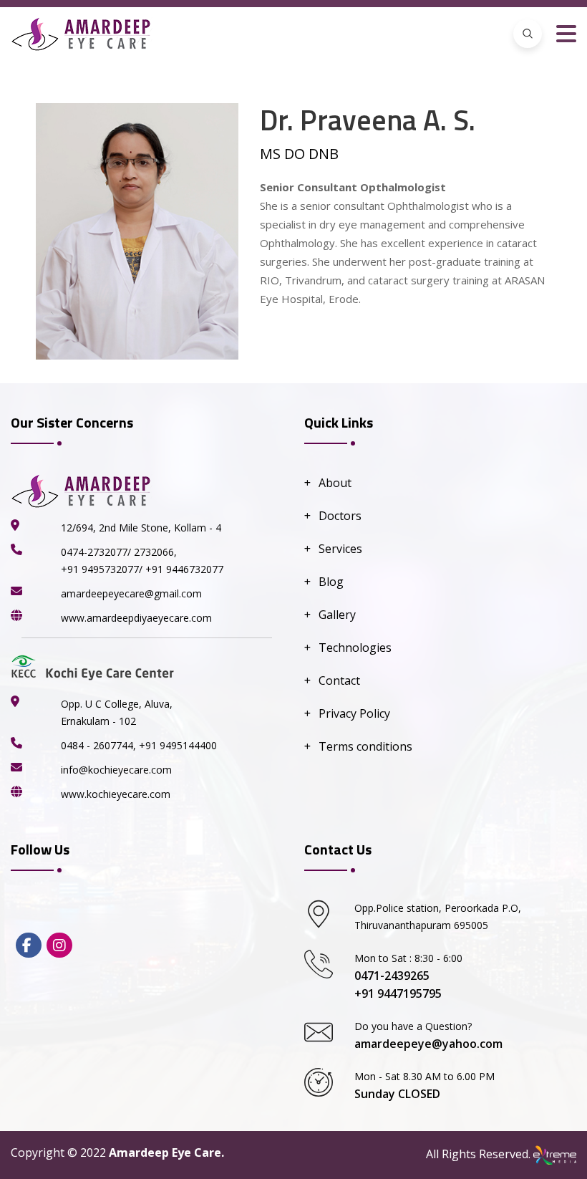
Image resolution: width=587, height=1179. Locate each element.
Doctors (340, 516)
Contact (339, 680)
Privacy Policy (354, 713)
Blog (331, 582)
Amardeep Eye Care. (166, 1152)
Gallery (337, 614)
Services (340, 549)
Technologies (355, 647)
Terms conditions (365, 746)
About (335, 483)
